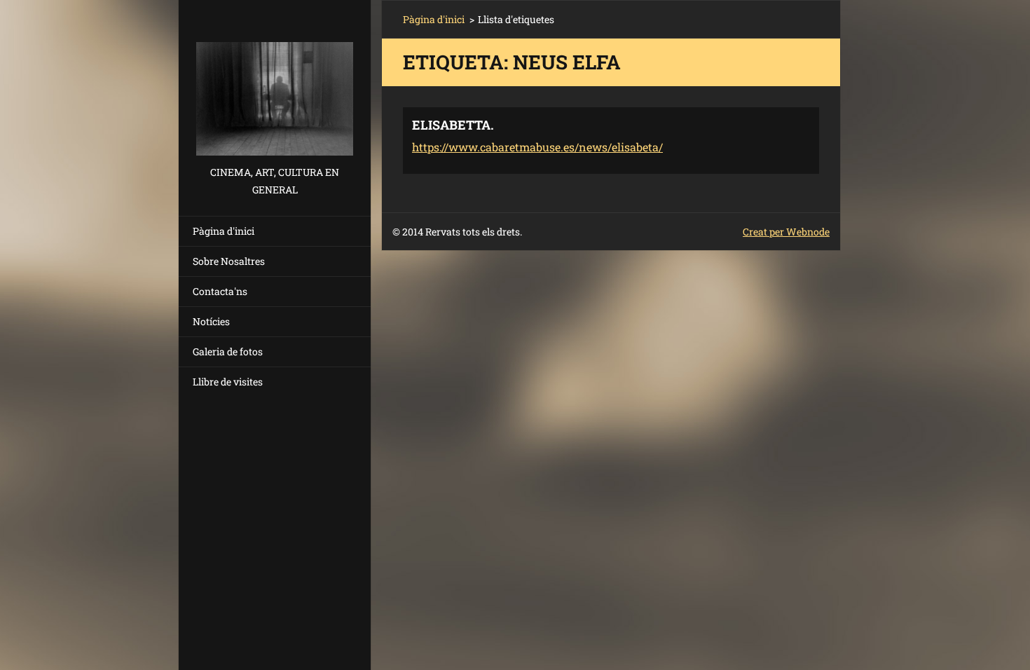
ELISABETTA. (453, 124)
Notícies (211, 321)
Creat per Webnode (786, 231)
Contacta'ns (220, 291)
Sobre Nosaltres (229, 261)
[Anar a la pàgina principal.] (275, 81)
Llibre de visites (228, 381)
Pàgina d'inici (223, 231)
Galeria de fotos (228, 351)
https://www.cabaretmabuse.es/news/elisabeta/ (537, 146)
